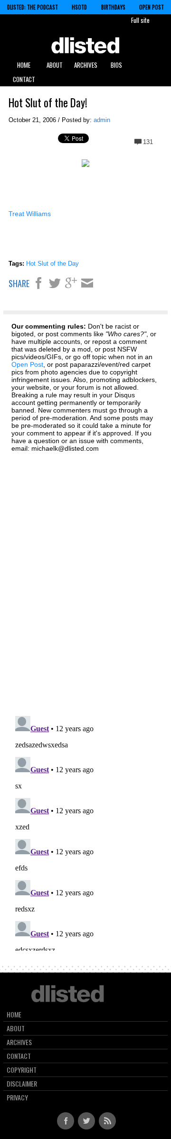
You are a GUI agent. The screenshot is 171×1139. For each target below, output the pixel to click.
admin (102, 120)
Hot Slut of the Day (52, 263)
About (55, 65)
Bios (116, 65)
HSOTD (79, 7)
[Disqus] (85, 578)
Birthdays (113, 7)
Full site (140, 20)
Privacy (17, 1097)
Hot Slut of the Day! (48, 102)
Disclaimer (22, 1083)
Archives (85, 65)
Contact (24, 79)
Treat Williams (30, 213)
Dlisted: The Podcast (32, 7)
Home (23, 65)
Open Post (151, 7)
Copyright (22, 1070)
